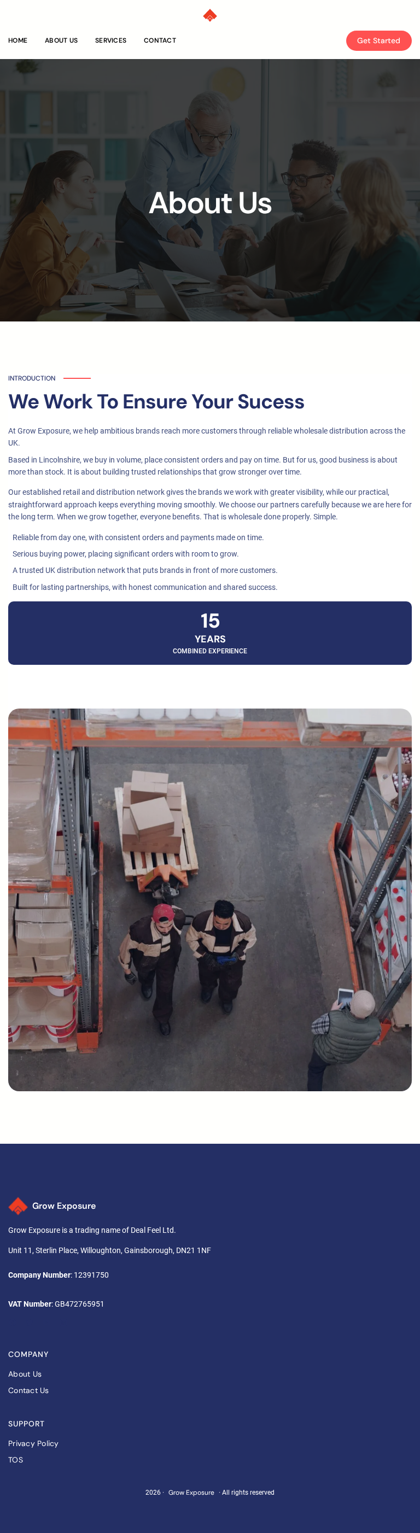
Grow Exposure (64, 1206)
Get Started (378, 40)
